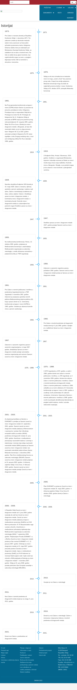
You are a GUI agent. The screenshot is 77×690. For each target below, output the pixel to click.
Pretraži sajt (5, 650)
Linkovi (3, 655)
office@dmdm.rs (69, 662)
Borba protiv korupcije (27, 660)
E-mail (3, 648)
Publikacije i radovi (26, 655)
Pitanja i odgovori (25, 648)
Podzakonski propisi (45, 650)
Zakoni (41, 648)
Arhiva (3, 657)
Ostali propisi (43, 653)
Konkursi (23, 653)
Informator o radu (25, 650)
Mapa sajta (4, 653)
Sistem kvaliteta (25, 672)
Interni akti (42, 655)
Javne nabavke (25, 657)
